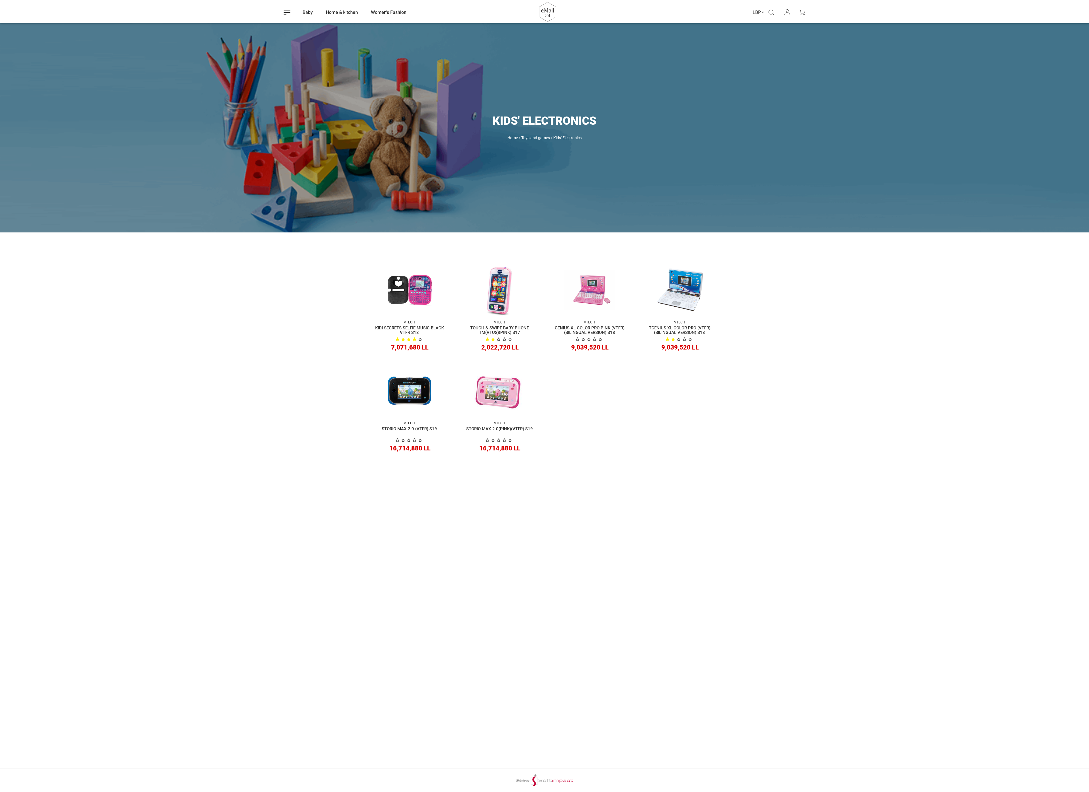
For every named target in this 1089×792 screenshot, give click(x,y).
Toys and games (535, 137)
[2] (499, 339)
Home (512, 137)
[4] (409, 339)
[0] (589, 339)
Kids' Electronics (567, 137)
